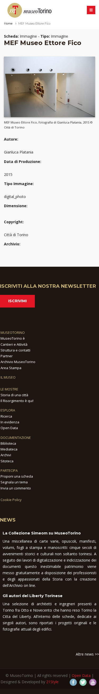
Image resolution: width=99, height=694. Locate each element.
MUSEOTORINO (13, 332)
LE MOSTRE (9, 389)
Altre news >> (87, 654)
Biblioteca (8, 443)
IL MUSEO (8, 377)
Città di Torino (16, 234)
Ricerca (6, 416)
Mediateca (9, 449)
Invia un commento (16, 488)
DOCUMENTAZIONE (16, 437)
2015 (8, 174)
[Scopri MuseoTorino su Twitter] (83, 682)
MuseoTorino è (13, 338)
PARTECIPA (9, 470)
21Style (52, 681)
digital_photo (15, 196)
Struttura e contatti (15, 350)
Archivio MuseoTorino (18, 361)
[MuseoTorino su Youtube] (92, 682)
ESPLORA (8, 410)
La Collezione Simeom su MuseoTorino (42, 533)
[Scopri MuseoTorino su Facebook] (73, 682)
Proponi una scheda (17, 476)
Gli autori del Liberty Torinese (33, 595)
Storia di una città (14, 395)
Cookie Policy (11, 499)
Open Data (9, 427)
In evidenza (10, 422)
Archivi (6, 455)
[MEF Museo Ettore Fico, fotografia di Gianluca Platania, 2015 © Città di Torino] (49, 86)
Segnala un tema (14, 482)
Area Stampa (11, 367)
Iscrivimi (17, 301)
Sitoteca (7, 461)
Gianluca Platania (18, 152)
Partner (7, 356)
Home (8, 23)
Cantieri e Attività (14, 344)
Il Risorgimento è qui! (17, 400)
